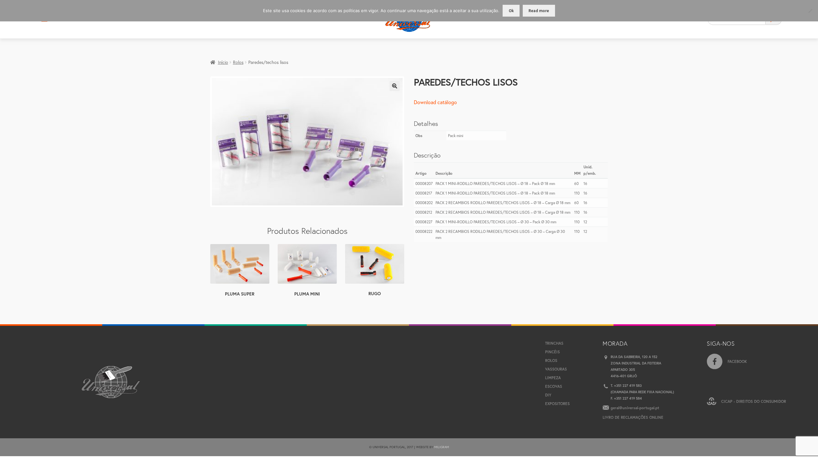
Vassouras (556, 369)
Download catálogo (435, 102)
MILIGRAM (441, 447)
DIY (548, 395)
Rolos (238, 62)
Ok (511, 10)
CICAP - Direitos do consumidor (753, 401)
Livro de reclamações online (633, 417)
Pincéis (552, 351)
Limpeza (553, 377)
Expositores (557, 403)
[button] (395, 86)
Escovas (553, 386)
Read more (539, 10)
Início (223, 62)
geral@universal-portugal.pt (635, 407)
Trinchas (554, 343)
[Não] (810, 11)
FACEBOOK (737, 361)
